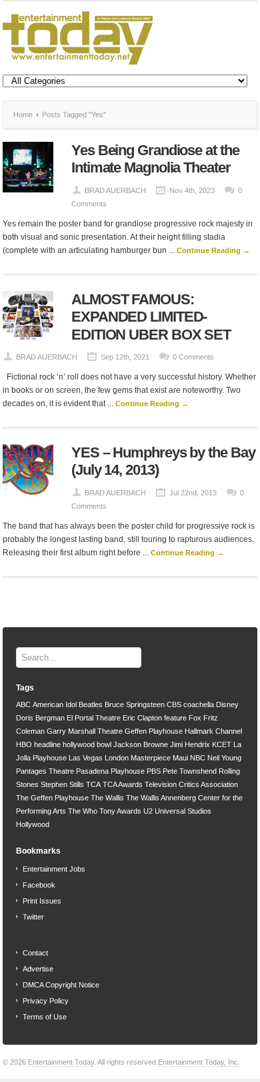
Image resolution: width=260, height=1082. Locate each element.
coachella (198, 704)
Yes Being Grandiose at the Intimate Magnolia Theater (155, 159)
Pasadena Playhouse (110, 771)
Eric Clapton (142, 718)
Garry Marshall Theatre (85, 731)
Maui (180, 758)
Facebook (39, 885)
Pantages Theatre (45, 771)
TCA (93, 784)
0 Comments (193, 357)
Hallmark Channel (213, 731)
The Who (82, 811)
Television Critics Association (191, 784)
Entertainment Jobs (54, 869)
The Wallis (107, 798)
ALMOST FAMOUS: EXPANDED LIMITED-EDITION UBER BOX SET (151, 317)
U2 (148, 811)
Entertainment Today (61, 1062)
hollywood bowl (87, 744)
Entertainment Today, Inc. (199, 1062)
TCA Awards (123, 784)
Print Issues (42, 901)
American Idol (55, 704)
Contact (35, 953)
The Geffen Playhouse (52, 798)
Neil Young (224, 758)
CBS (174, 704)
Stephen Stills (62, 784)
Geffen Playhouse (154, 731)
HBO (24, 744)
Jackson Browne (140, 744)
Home (23, 115)
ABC (23, 704)
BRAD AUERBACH (115, 190)
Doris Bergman (40, 718)
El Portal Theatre (94, 718)
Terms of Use (45, 1017)
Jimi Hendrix (190, 744)
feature (175, 718)
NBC (197, 758)
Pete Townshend (190, 771)
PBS (154, 771)
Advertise (38, 969)
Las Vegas (86, 758)
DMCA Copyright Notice (61, 985)
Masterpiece (151, 758)
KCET (221, 744)
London (117, 758)
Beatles (91, 704)
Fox (195, 718)
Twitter (33, 917)
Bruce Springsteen (135, 704)
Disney (227, 704)
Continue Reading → (213, 250)
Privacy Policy (46, 1001)
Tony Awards (120, 811)
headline (47, 744)
